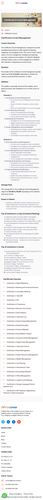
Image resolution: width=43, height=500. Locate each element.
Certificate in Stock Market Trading (18, 333)
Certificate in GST (12, 300)
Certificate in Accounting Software (18, 371)
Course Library (6, 447)
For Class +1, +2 (6, 460)
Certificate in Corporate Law (16, 317)
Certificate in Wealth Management (18, 359)
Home (3, 432)
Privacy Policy (28, 494)
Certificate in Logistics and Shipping (19, 380)
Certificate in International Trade (18, 367)
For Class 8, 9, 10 (6, 456)
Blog (2, 439)
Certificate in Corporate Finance (17, 346)
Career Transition (7, 467)
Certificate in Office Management (18, 376)
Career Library (6, 471)
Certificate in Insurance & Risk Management (22, 338)
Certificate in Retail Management (18, 350)
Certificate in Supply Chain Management (20, 342)
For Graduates (5, 464)
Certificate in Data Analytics (16, 312)
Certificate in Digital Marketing (17, 283)
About (3, 436)
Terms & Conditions (15, 494)
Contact (3, 443)
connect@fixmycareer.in (13, 480)
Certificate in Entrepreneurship (17, 325)
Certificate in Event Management (16, 38)
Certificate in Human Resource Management (22, 355)
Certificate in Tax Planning (15, 363)
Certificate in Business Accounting (18, 308)
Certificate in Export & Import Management (21, 321)
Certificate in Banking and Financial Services (22, 287)
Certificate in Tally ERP (14, 296)
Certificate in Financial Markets (17, 329)
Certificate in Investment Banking (18, 291)
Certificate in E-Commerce (15, 304)
